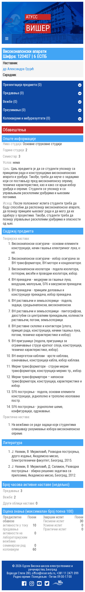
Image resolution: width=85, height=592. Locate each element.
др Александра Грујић (18, 69)
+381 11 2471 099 (67, 573)
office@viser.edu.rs (43, 573)
